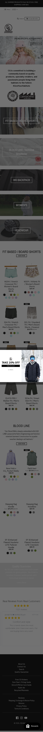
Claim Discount (11, 365)
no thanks (10, 369)
